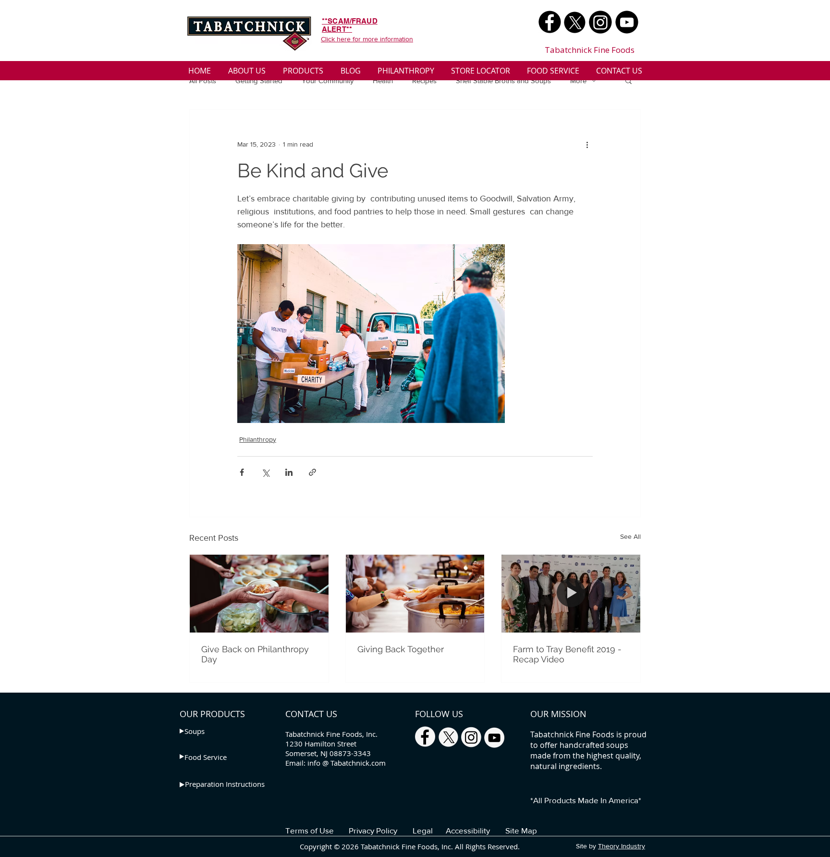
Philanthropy (257, 439)
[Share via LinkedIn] (288, 472)
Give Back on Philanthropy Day (255, 654)
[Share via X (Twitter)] (265, 472)
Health (383, 80)
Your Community (328, 80)
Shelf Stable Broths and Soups (503, 80)
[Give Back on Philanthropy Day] (259, 594)
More (578, 80)
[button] (628, 80)
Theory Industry (621, 846)
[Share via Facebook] (241, 472)
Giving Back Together (400, 649)
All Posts (202, 80)
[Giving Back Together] (415, 594)
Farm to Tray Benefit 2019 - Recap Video (567, 654)
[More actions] (587, 144)
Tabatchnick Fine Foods (590, 49)
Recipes (424, 80)
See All (630, 536)
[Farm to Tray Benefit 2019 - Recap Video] (570, 594)
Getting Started (258, 80)
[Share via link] (312, 472)
